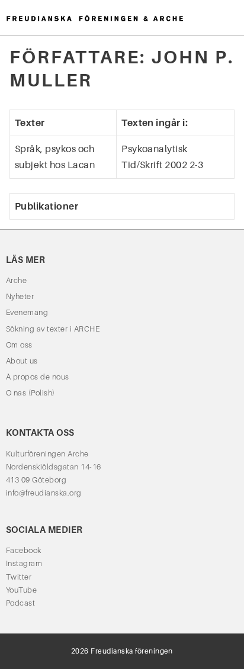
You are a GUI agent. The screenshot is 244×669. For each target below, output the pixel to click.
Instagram (24, 563)
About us (22, 360)
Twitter (18, 576)
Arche (16, 280)
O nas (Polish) (30, 392)
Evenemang (27, 312)
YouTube (21, 590)
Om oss (19, 344)
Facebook (23, 550)
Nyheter (20, 296)
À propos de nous (37, 376)
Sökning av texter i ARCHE (52, 328)
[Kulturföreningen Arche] (95, 17)
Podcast (20, 603)
